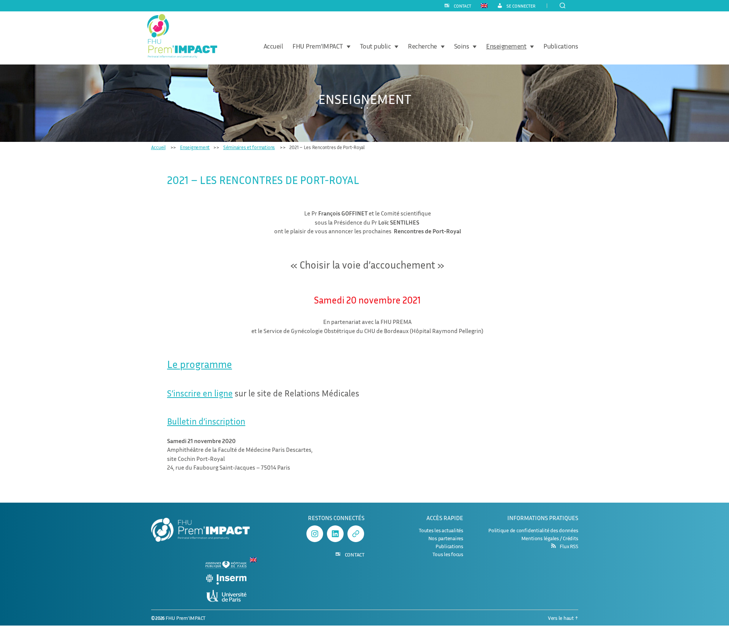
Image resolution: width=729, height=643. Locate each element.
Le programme (199, 364)
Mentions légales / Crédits (549, 538)
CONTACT (462, 6)
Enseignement (506, 46)
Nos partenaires (445, 538)
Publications (560, 46)
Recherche (422, 46)
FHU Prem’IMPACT (317, 46)
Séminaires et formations (249, 147)
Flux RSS (569, 546)
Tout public (375, 46)
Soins (461, 46)
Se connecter (521, 6)
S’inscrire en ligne (200, 393)
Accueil (273, 46)
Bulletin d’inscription (206, 421)
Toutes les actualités (441, 530)
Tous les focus (447, 554)
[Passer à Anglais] (484, 5)
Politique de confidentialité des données (533, 530)
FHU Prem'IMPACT (185, 618)
